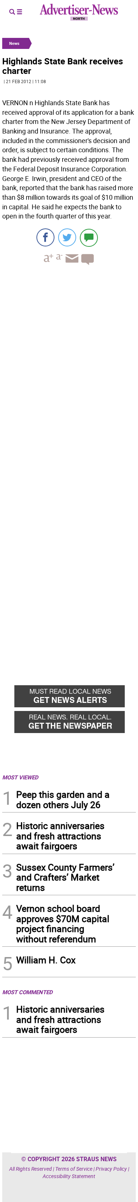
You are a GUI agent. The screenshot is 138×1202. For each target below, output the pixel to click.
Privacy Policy (111, 1168)
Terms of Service (73, 1168)
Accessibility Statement (69, 1176)
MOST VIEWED (20, 777)
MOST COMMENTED (27, 992)
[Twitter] (67, 237)
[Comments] (89, 237)
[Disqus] (69, 372)
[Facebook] (45, 237)
